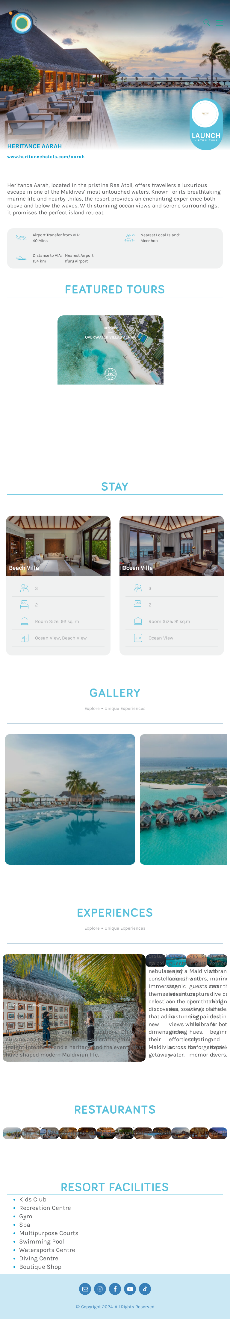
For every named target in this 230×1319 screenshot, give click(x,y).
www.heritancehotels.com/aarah (46, 156)
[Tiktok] (145, 1289)
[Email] (85, 1289)
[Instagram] (100, 1289)
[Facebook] (115, 1289)
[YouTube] (130, 1289)
